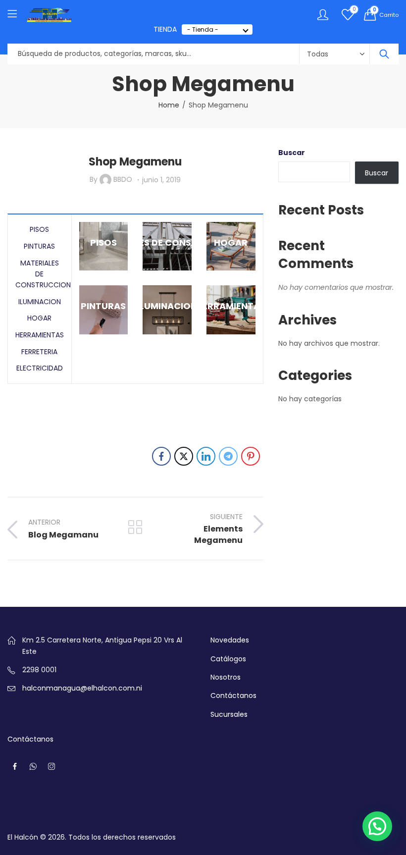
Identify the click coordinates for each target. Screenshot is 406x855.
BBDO (122, 179)
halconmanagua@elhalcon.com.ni (82, 688)
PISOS (39, 229)
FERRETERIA (39, 352)
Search (384, 54)
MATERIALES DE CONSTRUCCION (43, 274)
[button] (377, 826)
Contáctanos (233, 695)
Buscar (291, 153)
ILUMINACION (39, 302)
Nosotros (225, 677)
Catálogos (228, 659)
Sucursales (229, 714)
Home (168, 105)
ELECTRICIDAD (39, 368)
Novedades (229, 640)
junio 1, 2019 (161, 180)
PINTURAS (39, 246)
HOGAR (39, 318)
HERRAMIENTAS (39, 335)
